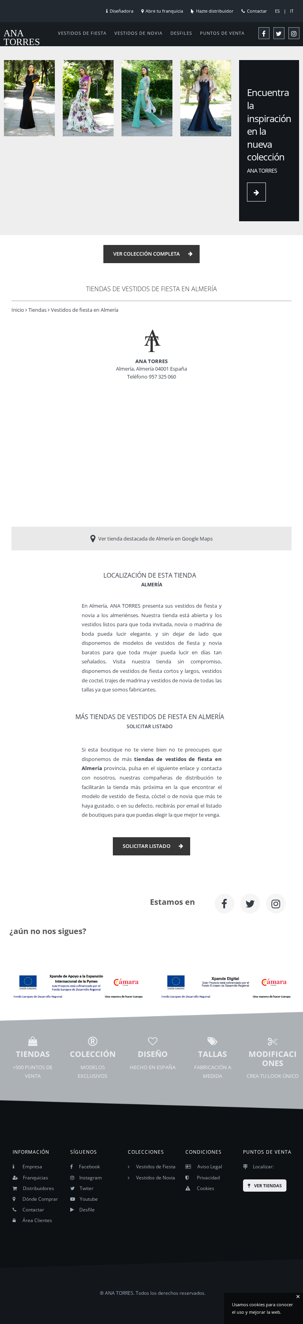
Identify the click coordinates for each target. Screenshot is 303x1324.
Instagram (90, 1177)
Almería (98, 606)
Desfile (87, 1209)
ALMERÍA (151, 584)
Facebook (89, 1166)
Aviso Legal (209, 1166)
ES (277, 11)
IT (292, 11)
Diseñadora (121, 11)
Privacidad (208, 1177)
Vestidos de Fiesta (156, 1166)
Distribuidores (38, 1188)
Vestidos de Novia (155, 1177)
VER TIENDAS (268, 1185)
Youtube (89, 1199)
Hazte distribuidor (215, 11)
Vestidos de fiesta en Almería (84, 309)
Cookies (205, 1188)
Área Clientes (37, 1220)
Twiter (87, 1188)
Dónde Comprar (40, 1199)
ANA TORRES (22, 37)
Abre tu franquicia (164, 11)
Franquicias (35, 1177)
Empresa (32, 1166)
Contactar (257, 11)
